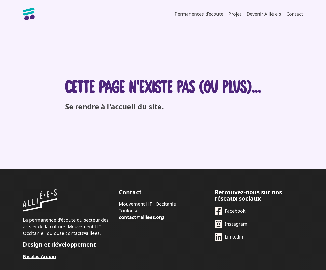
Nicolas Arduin (39, 256)
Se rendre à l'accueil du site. (114, 106)
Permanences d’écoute (199, 14)
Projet (234, 14)
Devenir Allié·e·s (264, 14)
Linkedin (234, 237)
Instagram (236, 224)
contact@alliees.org (141, 217)
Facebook (235, 211)
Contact (294, 14)
